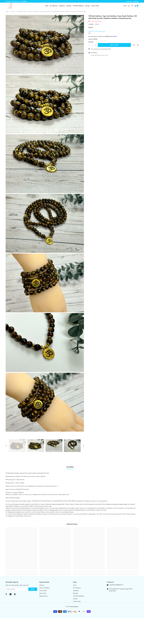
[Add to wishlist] (134, 45)
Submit (33, 589)
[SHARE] (137, 45)
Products (12, 11)
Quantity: (91, 42)
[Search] (129, 6)
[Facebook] (6, 594)
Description (70, 467)
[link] (21, 571)
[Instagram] (10, 594)
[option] (17, 445)
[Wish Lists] (132, 6)
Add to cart (114, 45)
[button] (6, 445)
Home (7, 11)
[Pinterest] (14, 594)
